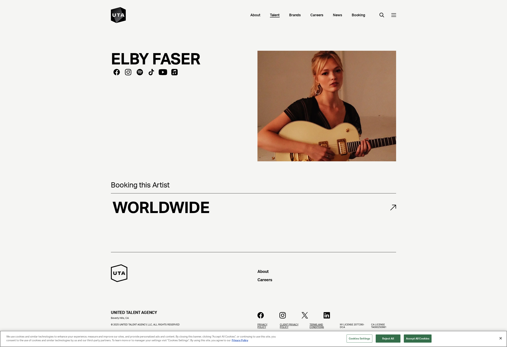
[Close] (500, 338)
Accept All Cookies (417, 338)
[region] (253, 339)
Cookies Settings (359, 338)
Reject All (388, 338)
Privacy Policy (240, 340)
